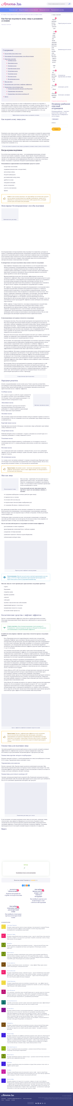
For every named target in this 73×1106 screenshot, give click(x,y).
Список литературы (27, 1098)
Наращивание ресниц (57, 10)
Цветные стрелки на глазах (42, 405)
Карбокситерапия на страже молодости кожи (13, 894)
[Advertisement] (25, 37)
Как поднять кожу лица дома (13, 53)
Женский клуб (13, 10)
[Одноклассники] (27, 885)
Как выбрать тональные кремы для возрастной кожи (13, 915)
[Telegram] (25, 885)
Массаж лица (8, 81)
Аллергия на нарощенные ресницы (64, 75)
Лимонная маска (12, 63)
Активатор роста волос (64, 49)
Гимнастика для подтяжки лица (14, 87)
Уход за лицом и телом (12, 14)
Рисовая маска (12, 76)
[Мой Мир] (29, 885)
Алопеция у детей (63, 87)
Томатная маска (12, 73)
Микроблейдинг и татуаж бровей (28, 10)
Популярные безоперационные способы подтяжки (19, 56)
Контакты (3, 1098)
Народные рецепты (10, 59)
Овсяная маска (12, 66)
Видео (6, 96)
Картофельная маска (14, 68)
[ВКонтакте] (23, 885)
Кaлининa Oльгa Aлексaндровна (26, 873)
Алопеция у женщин (64, 95)
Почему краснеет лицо (10, 489)
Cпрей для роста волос (64, 23)
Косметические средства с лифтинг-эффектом (18, 84)
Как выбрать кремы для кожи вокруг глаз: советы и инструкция (38, 900)
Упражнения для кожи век (15, 91)
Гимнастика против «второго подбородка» (20, 88)
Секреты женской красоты (59, 101)
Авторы (13, 1100)
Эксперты (8, 1100)
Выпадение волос (44, 10)
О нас (2, 1100)
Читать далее (55, 119)
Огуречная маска (13, 71)
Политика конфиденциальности (14, 1098)
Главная (4, 14)
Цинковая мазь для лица (10, 219)
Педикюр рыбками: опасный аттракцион (61, 106)
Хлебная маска (12, 60)
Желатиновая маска (13, 79)
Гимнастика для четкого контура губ (18, 94)
